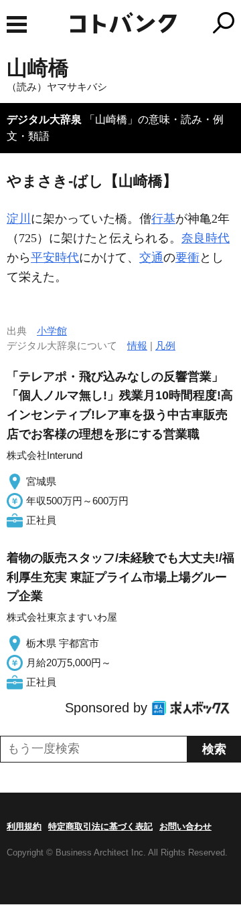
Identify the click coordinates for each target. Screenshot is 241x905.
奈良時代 (205, 238)
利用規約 (24, 826)
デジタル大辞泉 (44, 119)
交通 (151, 257)
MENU (16, 24)
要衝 (187, 257)
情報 (137, 345)
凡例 (165, 345)
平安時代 (55, 257)
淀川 (19, 218)
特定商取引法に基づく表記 (100, 826)
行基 (163, 218)
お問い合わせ (185, 826)
